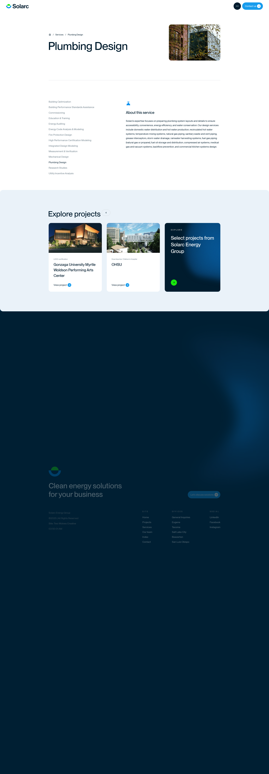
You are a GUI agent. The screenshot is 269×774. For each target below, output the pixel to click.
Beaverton (177, 537)
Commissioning (57, 112)
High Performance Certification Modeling (70, 140)
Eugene (176, 522)
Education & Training (59, 118)
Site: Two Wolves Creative (62, 523)
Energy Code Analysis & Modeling (66, 129)
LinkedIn (214, 517)
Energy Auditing (57, 123)
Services (147, 527)
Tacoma (176, 527)
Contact (146, 542)
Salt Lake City (179, 532)
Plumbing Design (57, 162)
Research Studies (58, 167)
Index (145, 537)
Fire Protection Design (60, 134)
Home (145, 517)
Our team (147, 532)
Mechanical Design (59, 156)
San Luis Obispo (180, 542)
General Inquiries (181, 517)
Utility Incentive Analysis (61, 173)
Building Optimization (60, 101)
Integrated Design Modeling (63, 145)
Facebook (215, 522)
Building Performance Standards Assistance (71, 107)
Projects (146, 522)
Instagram (215, 527)
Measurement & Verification (63, 151)
